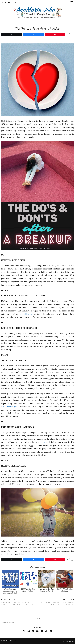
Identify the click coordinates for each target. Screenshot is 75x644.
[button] (72, 2)
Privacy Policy (68, 641)
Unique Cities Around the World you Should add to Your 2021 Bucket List (18, 602)
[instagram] (29, 631)
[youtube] (42, 631)
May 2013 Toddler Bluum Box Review (64, 590)
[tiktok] (46, 631)
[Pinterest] (9, 2)
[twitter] (24, 631)
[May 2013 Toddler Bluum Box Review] (65, 579)
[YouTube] (12, 2)
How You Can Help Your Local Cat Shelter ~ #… (46, 590)
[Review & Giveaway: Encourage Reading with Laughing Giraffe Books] (10, 579)
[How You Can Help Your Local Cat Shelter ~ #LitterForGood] (46, 579)
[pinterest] (37, 631)
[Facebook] (19, 2)
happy (42, 442)
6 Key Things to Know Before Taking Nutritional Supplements (57, 602)
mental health (26, 314)
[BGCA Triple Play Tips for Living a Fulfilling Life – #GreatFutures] (28, 579)
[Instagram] (5, 2)
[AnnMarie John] (37, 10)
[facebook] (33, 631)
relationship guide (10, 406)
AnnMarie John (12, 640)
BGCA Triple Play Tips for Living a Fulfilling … (28, 590)
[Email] (51, 631)
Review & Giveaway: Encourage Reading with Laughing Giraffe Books (10, 591)
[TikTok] (16, 2)
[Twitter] (2, 2)
